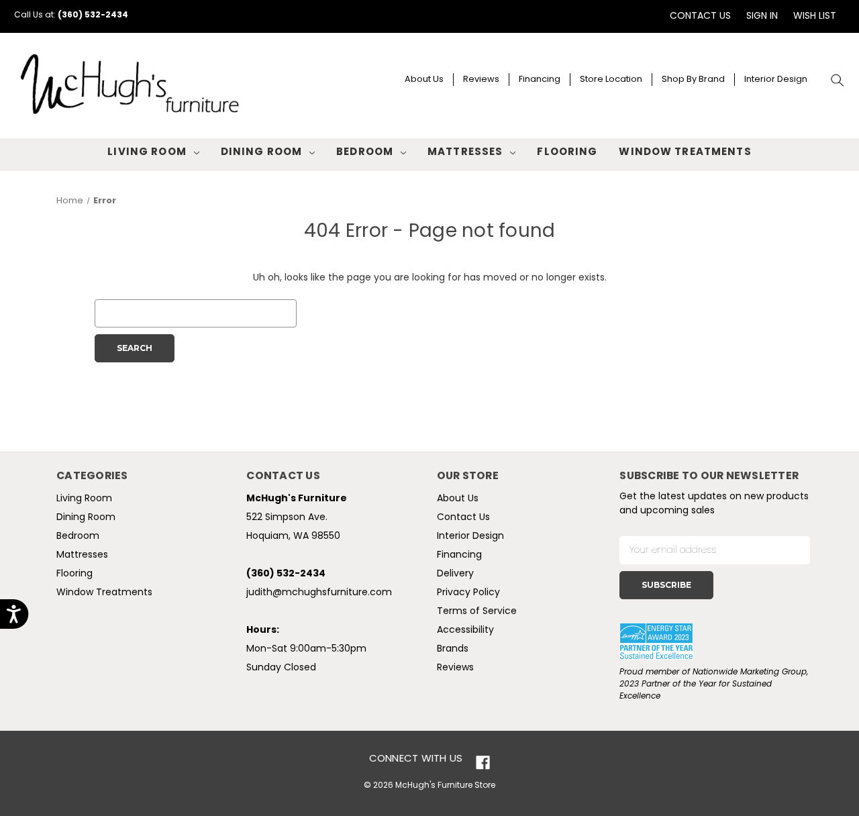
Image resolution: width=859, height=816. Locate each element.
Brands (452, 649)
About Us (424, 79)
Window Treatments (685, 153)
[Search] (838, 81)
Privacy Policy (468, 593)
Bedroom (364, 153)
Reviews (481, 79)
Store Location (611, 79)
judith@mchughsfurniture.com (319, 593)
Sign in (762, 16)
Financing (539, 79)
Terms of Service (477, 612)
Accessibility (465, 630)
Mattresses (465, 153)
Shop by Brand (693, 79)
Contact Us (700, 16)
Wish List (814, 16)
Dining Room (261, 153)
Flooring (567, 153)
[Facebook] (483, 763)
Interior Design (775, 79)
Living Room (146, 153)
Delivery (455, 574)
